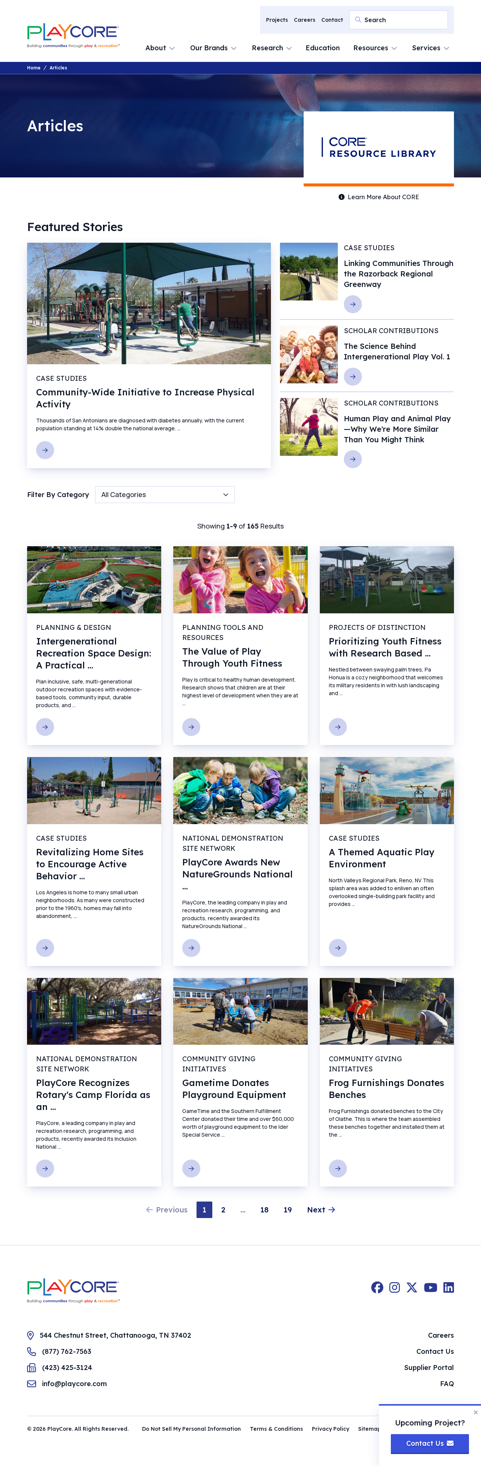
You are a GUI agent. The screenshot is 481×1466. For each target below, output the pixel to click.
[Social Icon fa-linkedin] (448, 1290)
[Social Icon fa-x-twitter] (412, 1290)
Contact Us (435, 1351)
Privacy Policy (330, 1428)
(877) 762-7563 (66, 1351)
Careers (304, 20)
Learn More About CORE (383, 197)
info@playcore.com (74, 1383)
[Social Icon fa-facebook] (377, 1290)
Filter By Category (58, 494)
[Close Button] (475, 1412)
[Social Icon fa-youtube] (430, 1290)
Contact (332, 20)
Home (34, 68)
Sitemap (369, 1428)
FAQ (447, 1383)
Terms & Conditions (276, 1428)
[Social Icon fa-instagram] (394, 1290)
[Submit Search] (358, 19)
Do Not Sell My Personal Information (191, 1428)
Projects (277, 20)
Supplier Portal (429, 1367)
